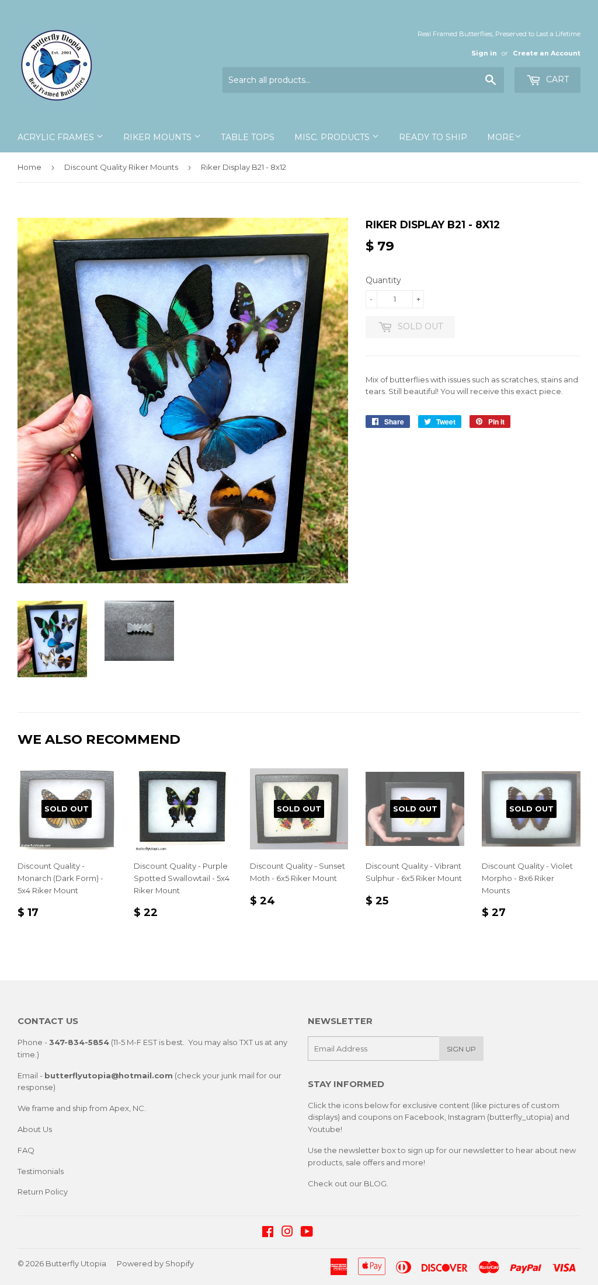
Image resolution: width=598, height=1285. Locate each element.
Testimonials (41, 1171)
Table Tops (247, 137)
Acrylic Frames (57, 137)
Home (29, 167)
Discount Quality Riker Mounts (121, 167)
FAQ (26, 1150)
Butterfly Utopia (76, 1263)
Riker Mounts (158, 137)
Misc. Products (333, 137)
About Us (35, 1129)
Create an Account (546, 53)
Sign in (484, 53)
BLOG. (376, 1183)
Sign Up (461, 1048)
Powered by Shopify (155, 1263)
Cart (556, 79)
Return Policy (43, 1191)
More (500, 137)
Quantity (383, 280)
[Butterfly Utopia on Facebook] (268, 1233)
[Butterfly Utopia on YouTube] (307, 1233)
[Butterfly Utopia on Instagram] (287, 1233)
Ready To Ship (433, 137)
